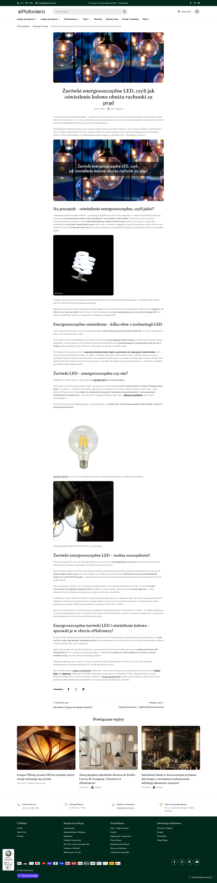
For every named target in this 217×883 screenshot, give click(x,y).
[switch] (8, 867)
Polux (55, 674)
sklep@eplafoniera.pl (125, 808)
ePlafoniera (28, 870)
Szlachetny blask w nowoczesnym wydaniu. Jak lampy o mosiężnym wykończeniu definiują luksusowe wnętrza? (169, 779)
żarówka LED (99, 380)
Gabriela (98, 787)
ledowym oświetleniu (133, 395)
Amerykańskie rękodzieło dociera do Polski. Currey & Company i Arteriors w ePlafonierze (107, 779)
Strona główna (23, 26)
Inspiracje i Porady (40, 26)
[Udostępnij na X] (76, 689)
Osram (157, 670)
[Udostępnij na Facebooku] (68, 689)
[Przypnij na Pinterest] (83, 689)
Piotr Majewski (117, 109)
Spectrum (66, 674)
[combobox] (90, 12)
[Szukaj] (124, 11)
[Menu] (12, 850)
